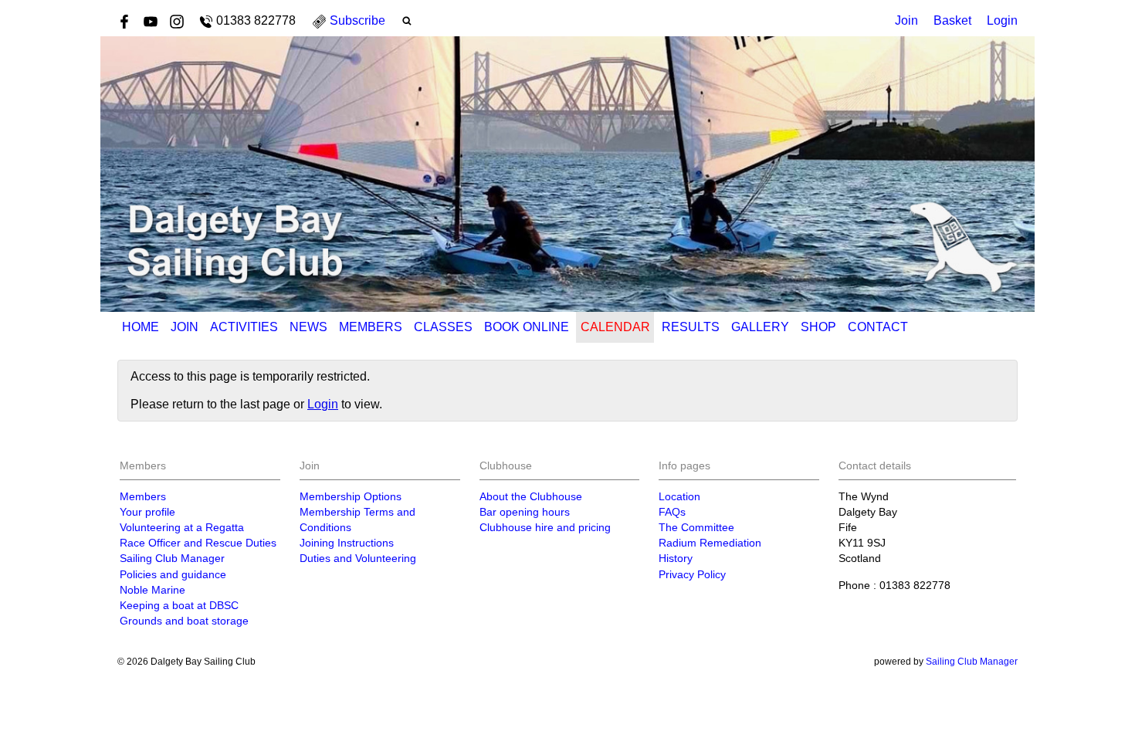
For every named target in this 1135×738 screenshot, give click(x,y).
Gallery (760, 326)
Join (906, 20)
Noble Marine (152, 590)
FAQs (672, 512)
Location (679, 496)
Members (370, 326)
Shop (818, 326)
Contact (878, 326)
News (308, 326)
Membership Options (350, 496)
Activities (244, 326)
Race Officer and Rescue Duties (198, 543)
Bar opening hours (524, 512)
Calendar (615, 326)
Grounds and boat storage (184, 620)
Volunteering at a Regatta (182, 527)
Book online (526, 326)
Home (140, 326)
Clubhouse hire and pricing (545, 527)
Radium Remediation (710, 543)
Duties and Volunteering (358, 558)
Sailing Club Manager (172, 558)
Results (691, 326)
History (676, 558)
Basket (952, 20)
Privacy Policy (692, 574)
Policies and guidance (173, 574)
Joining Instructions (347, 543)
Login (1002, 20)
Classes (443, 326)
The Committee (696, 527)
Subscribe (357, 20)
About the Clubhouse (530, 496)
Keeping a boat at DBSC (179, 605)
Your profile (147, 512)
